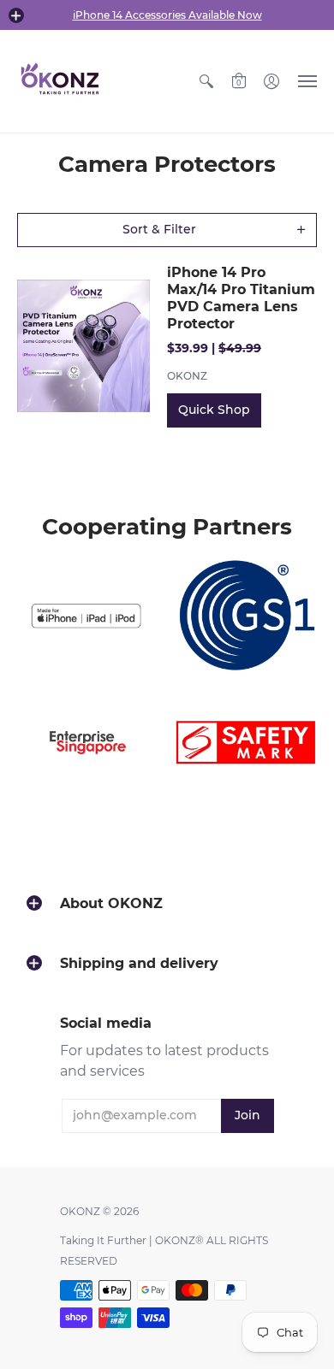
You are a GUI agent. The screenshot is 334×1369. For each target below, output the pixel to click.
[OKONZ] (60, 81)
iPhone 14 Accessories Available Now (167, 15)
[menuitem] (206, 81)
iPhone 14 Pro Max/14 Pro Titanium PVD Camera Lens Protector (241, 298)
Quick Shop (214, 409)
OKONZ (187, 375)
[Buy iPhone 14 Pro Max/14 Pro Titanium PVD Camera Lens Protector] (83, 346)
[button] (16, 15)
